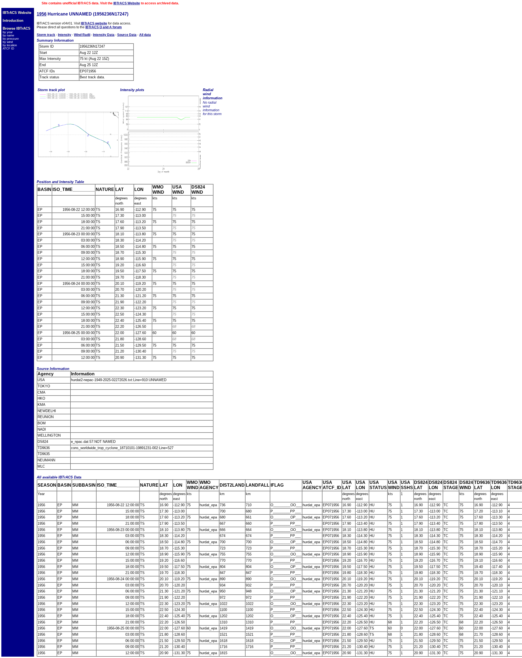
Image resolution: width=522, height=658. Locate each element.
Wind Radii (82, 35)
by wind (8, 42)
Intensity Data (103, 35)
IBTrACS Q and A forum (103, 27)
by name (8, 35)
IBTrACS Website (126, 3)
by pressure (11, 38)
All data (145, 35)
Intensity (64, 35)
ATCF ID (8, 48)
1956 (41, 14)
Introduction (13, 20)
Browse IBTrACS (16, 28)
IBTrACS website (94, 23)
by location (10, 45)
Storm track (46, 35)
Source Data (126, 35)
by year (8, 32)
